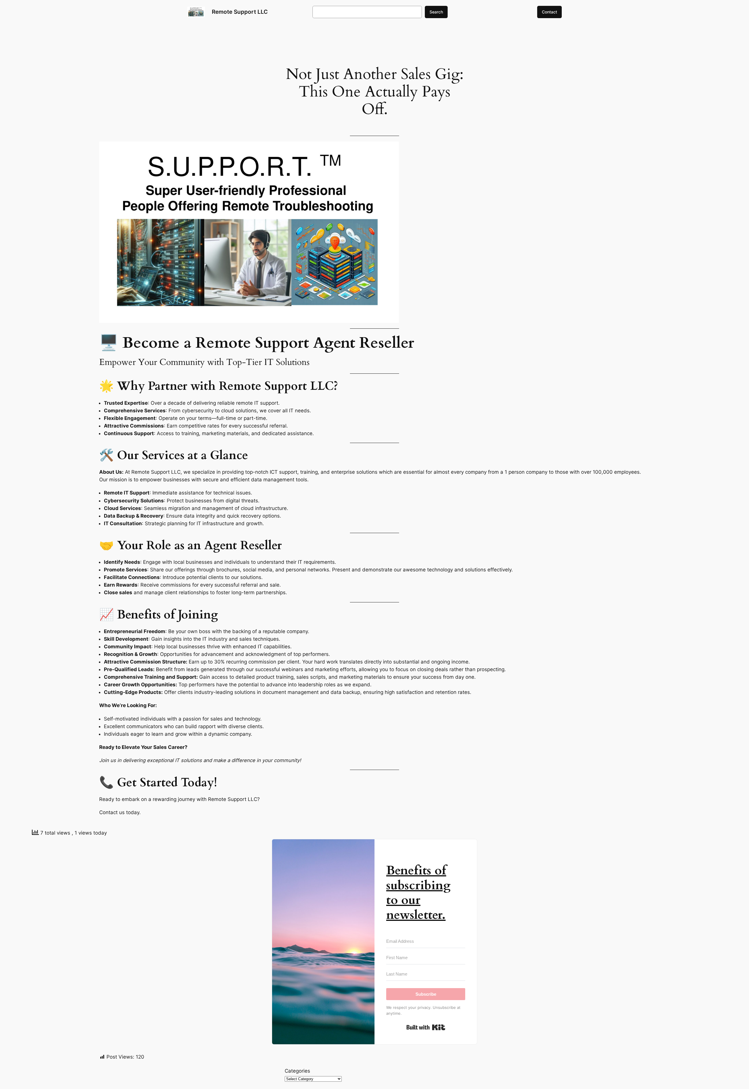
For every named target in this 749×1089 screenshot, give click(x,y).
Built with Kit (425, 1027)
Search (436, 11)
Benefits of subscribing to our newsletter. (418, 892)
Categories (297, 1071)
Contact (549, 11)
